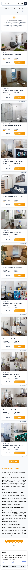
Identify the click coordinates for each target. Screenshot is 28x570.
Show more (14, 461)
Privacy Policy (11, 563)
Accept (22, 566)
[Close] (24, 17)
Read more (5, 566)
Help (14, 546)
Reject (14, 566)
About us (14, 550)
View (19, 62)
